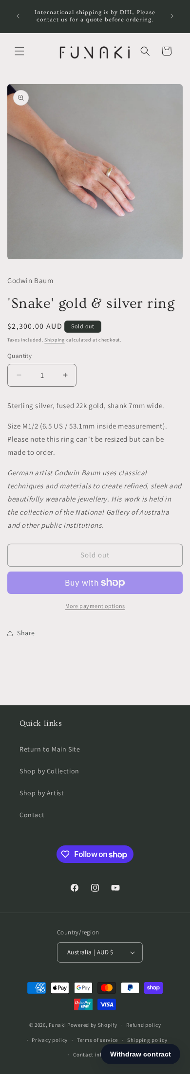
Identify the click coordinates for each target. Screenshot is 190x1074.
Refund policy (143, 1024)
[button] (19, 51)
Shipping (54, 340)
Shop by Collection (49, 771)
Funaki (57, 1024)
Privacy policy (50, 1040)
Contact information (99, 1054)
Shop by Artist (41, 792)
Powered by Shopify (92, 1024)
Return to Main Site (49, 749)
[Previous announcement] (18, 16)
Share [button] (26, 632)
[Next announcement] (172, 16)
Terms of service (97, 1040)
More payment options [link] (95, 605)
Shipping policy (147, 1040)
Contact (31, 814)
